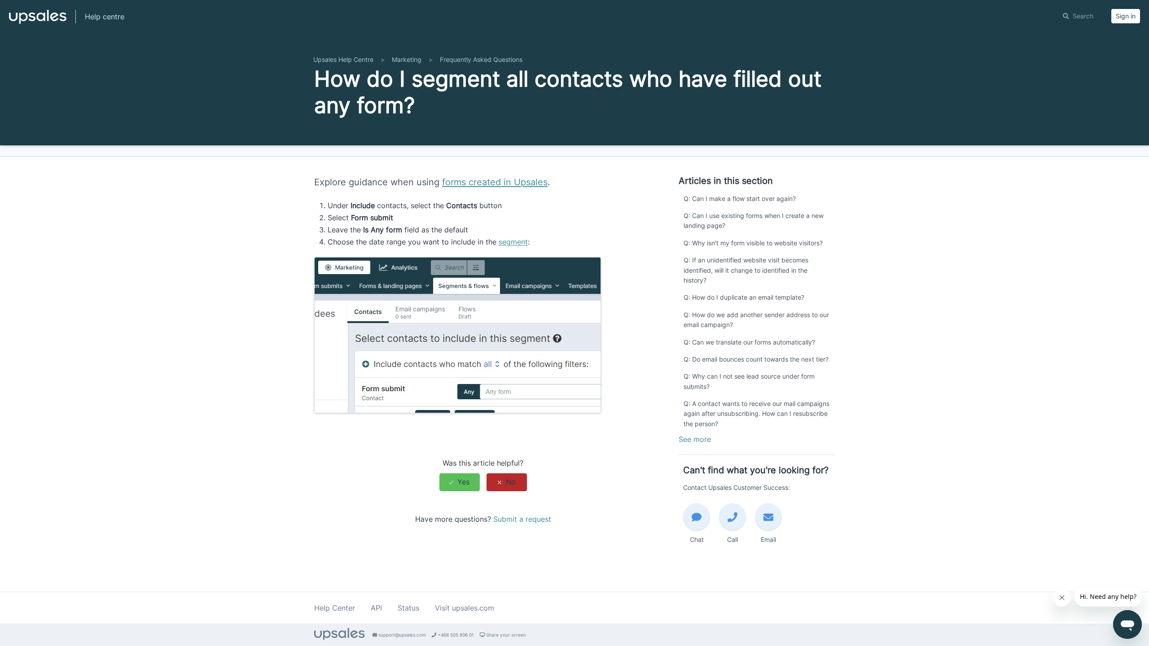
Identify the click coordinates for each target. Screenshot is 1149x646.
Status (408, 607)
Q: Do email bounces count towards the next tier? (756, 359)
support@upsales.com (401, 634)
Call (732, 539)
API (376, 607)
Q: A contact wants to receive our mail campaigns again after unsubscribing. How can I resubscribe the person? (756, 414)
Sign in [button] (1126, 16)
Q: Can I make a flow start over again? (740, 198)
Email (768, 539)
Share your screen (505, 634)
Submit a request (522, 519)
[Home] (37, 20)
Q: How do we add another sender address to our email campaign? (756, 319)
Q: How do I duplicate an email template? (744, 297)
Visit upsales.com (464, 607)
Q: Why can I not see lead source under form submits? (749, 381)
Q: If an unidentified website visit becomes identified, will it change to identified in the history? (746, 270)
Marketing (406, 59)
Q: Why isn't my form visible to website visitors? (753, 243)
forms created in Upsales (495, 182)
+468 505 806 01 (455, 634)
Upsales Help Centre (343, 59)
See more (695, 439)
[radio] (459, 482)
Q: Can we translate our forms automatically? (749, 342)
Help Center (334, 607)
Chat (697, 539)
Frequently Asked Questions (481, 59)
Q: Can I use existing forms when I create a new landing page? (754, 220)
